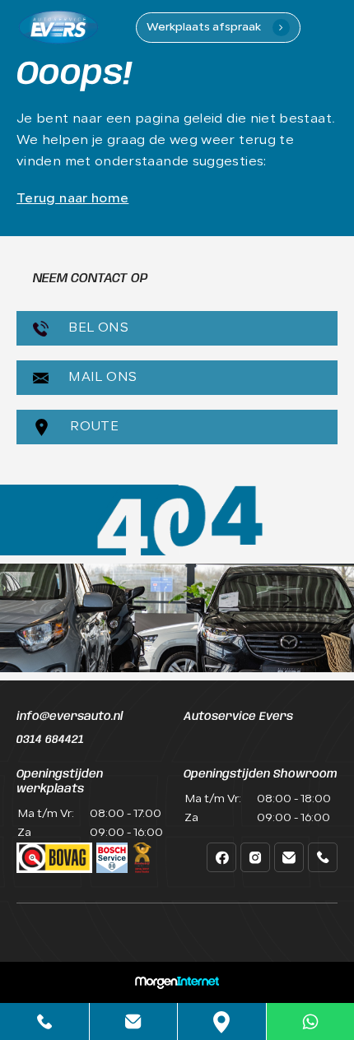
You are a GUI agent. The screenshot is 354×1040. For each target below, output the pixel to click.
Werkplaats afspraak (215, 27)
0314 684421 (50, 739)
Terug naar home (72, 199)
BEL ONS (96, 328)
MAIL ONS (101, 377)
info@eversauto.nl (69, 716)
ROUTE (93, 427)
